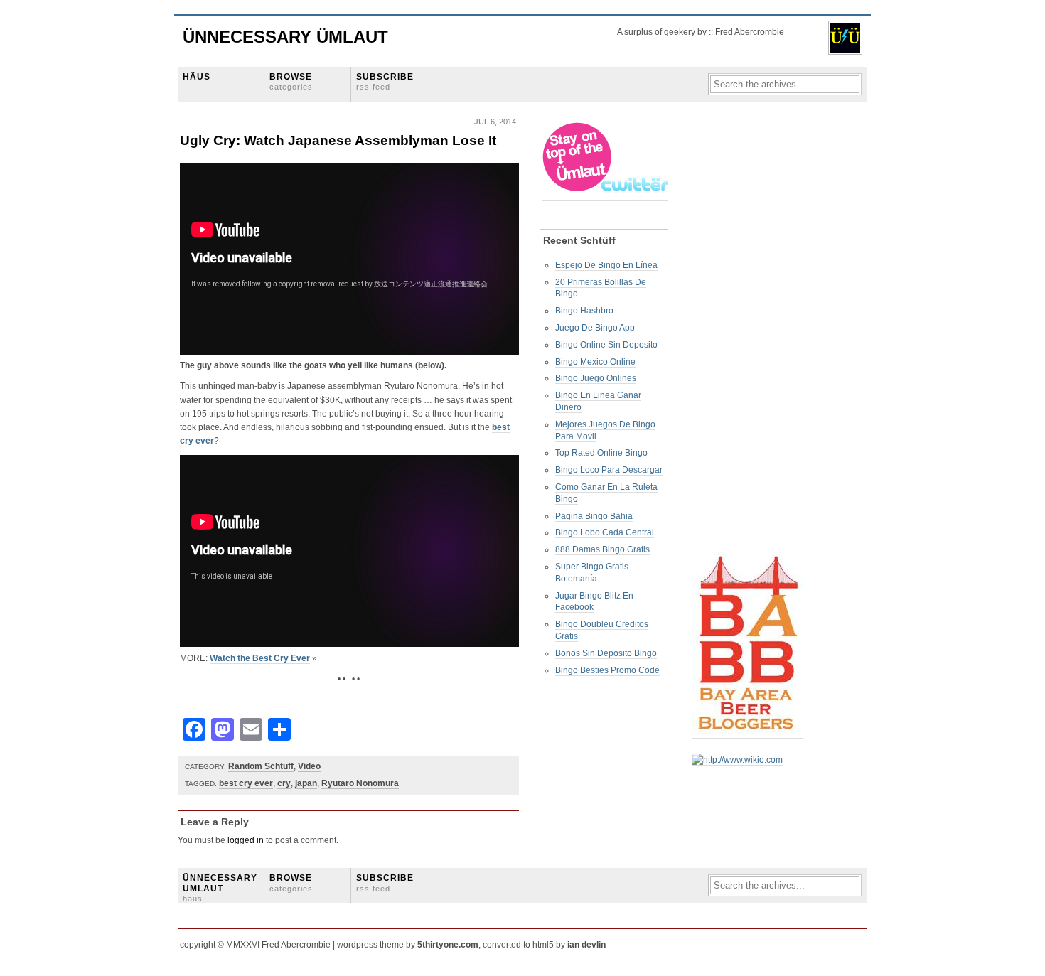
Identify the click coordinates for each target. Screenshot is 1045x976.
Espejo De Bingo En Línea (606, 265)
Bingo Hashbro (584, 311)
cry (284, 783)
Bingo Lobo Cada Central (604, 532)
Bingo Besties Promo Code (607, 670)
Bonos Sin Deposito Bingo (606, 653)
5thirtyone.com (447, 945)
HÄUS (196, 77)
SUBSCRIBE (385, 81)
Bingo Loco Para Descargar (609, 470)
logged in (245, 840)
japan (306, 783)
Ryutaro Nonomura (360, 783)
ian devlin (586, 945)
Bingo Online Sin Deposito (606, 345)
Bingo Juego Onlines (595, 378)
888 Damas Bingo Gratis (602, 549)
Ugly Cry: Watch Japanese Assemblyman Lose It (338, 140)
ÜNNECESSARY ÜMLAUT (220, 888)
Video (309, 766)
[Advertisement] (748, 335)
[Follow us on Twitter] (606, 196)
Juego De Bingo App (595, 328)
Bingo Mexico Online (595, 362)
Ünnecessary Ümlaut (285, 36)
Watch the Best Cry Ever (260, 658)
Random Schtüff (261, 766)
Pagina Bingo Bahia (594, 516)
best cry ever (246, 783)
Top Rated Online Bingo (601, 453)
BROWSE (291, 81)
